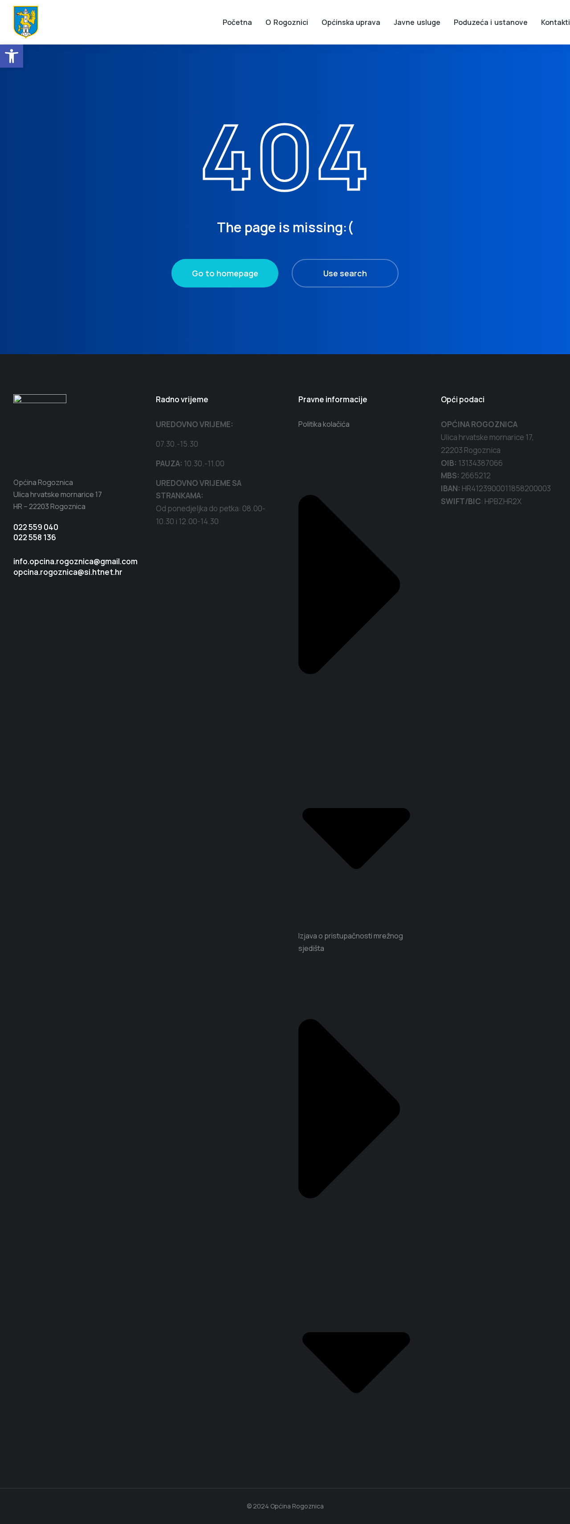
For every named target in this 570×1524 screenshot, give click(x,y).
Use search (345, 273)
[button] (11, 56)
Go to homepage (225, 273)
